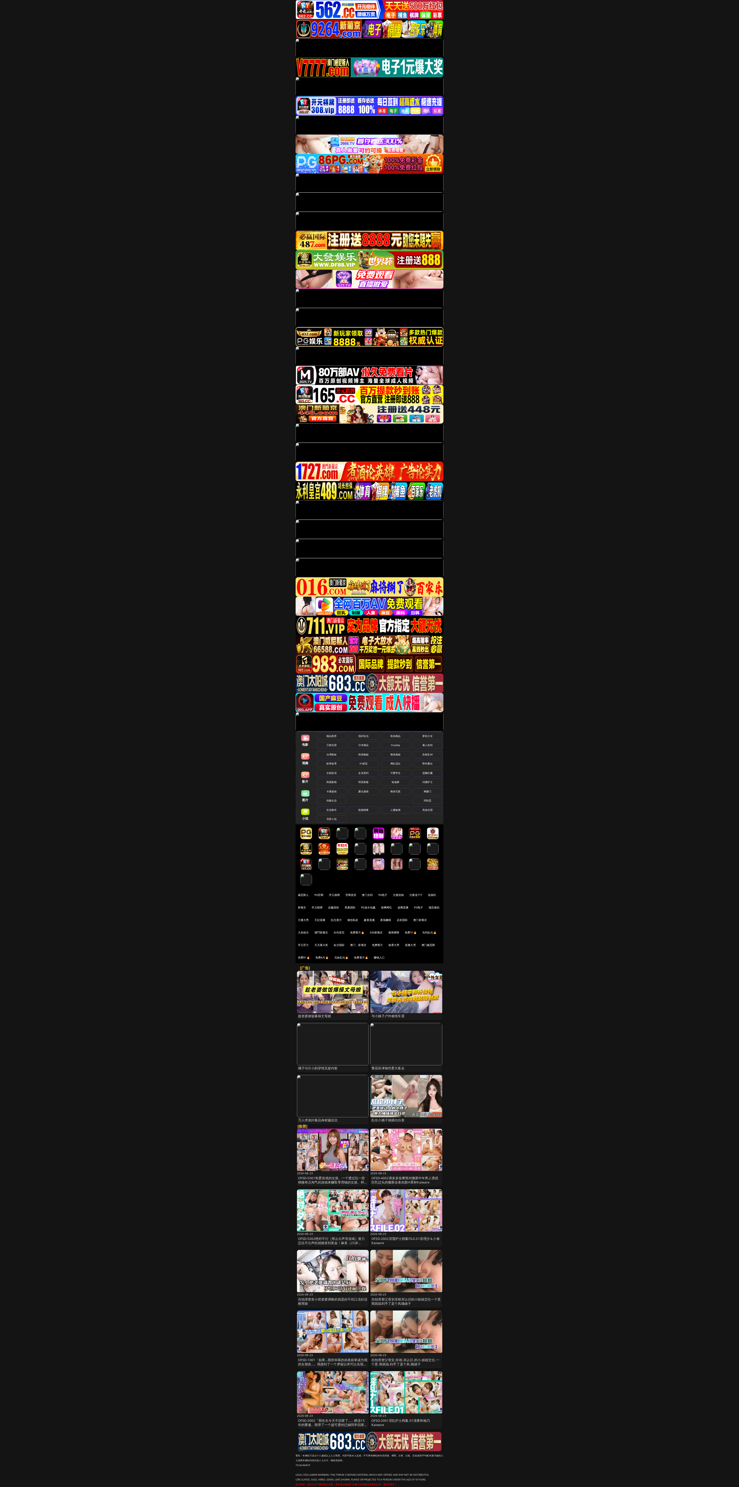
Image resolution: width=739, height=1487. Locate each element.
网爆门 (427, 791)
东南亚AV (427, 754)
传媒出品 (331, 800)
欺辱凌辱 (331, 763)
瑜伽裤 (395, 782)
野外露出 (427, 763)
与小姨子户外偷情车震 (388, 1016)
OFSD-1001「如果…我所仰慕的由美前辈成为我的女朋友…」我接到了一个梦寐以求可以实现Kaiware (332, 1364)
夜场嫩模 (385, 920)
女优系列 (363, 773)
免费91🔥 (304, 957)
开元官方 (303, 945)
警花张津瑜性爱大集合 (388, 1068)
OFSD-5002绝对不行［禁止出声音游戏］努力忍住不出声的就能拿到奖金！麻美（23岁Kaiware (331, 1242)
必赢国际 (333, 907)
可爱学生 (395, 773)
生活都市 (331, 810)
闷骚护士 (427, 782)
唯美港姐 (395, 754)
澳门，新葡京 (358, 945)
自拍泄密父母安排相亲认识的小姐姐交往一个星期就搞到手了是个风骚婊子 (406, 1301)
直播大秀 (410, 945)
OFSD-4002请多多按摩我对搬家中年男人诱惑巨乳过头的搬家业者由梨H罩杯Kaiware (404, 1180)
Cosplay (395, 745)
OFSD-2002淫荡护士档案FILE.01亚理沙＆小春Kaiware (405, 1240)
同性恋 (427, 800)
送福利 (432, 895)
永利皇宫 (339, 932)
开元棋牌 (334, 895)
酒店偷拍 (434, 907)
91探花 (363, 763)
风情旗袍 (331, 782)
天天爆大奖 (321, 945)
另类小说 (331, 819)
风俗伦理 (427, 810)
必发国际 (402, 920)
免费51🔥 (411, 932)
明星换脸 (363, 782)
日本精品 (363, 745)
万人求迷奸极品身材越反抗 (318, 1120)
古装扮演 (331, 773)
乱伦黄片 (336, 920)
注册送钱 (398, 895)
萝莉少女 (427, 736)
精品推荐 (331, 736)
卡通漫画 (331, 791)
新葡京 (302, 907)
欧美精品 (395, 736)
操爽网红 (386, 907)
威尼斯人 (303, 895)
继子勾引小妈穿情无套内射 (318, 1068)
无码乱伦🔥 (429, 932)
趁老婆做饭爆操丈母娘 (314, 1016)
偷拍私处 (352, 920)
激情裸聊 (393, 932)
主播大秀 (303, 920)
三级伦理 (331, 745)
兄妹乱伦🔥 (341, 957)
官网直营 (350, 895)
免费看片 (377, 945)
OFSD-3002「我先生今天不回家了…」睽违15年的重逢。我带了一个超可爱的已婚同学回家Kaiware (331, 1424)
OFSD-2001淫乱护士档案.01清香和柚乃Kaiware (400, 1422)
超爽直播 (403, 907)
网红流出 (395, 763)
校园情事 (363, 810)
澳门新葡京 (420, 920)
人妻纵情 (395, 810)
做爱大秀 (393, 945)
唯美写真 (395, 791)
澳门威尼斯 (428, 945)
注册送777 (415, 895)
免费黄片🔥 (361, 957)
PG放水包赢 (368, 907)
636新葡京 (376, 932)
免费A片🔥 (322, 957)
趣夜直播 (369, 920)
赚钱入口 (379, 957)
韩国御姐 (363, 754)
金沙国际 (339, 945)
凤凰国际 (350, 907)
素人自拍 (427, 745)
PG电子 (382, 895)
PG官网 (319, 895)
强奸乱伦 (363, 736)
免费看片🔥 (357, 932)
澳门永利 (367, 895)
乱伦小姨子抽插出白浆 (388, 1120)
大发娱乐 (303, 932)
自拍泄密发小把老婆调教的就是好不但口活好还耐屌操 (333, 1301)
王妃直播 (319, 920)
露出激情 (363, 791)
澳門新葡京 (321, 932)
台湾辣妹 (331, 754)
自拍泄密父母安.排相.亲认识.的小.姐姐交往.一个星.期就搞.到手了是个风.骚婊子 (405, 1362)
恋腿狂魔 (427, 773)
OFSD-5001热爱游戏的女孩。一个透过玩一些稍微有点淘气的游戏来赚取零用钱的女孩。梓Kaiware (331, 1182)
